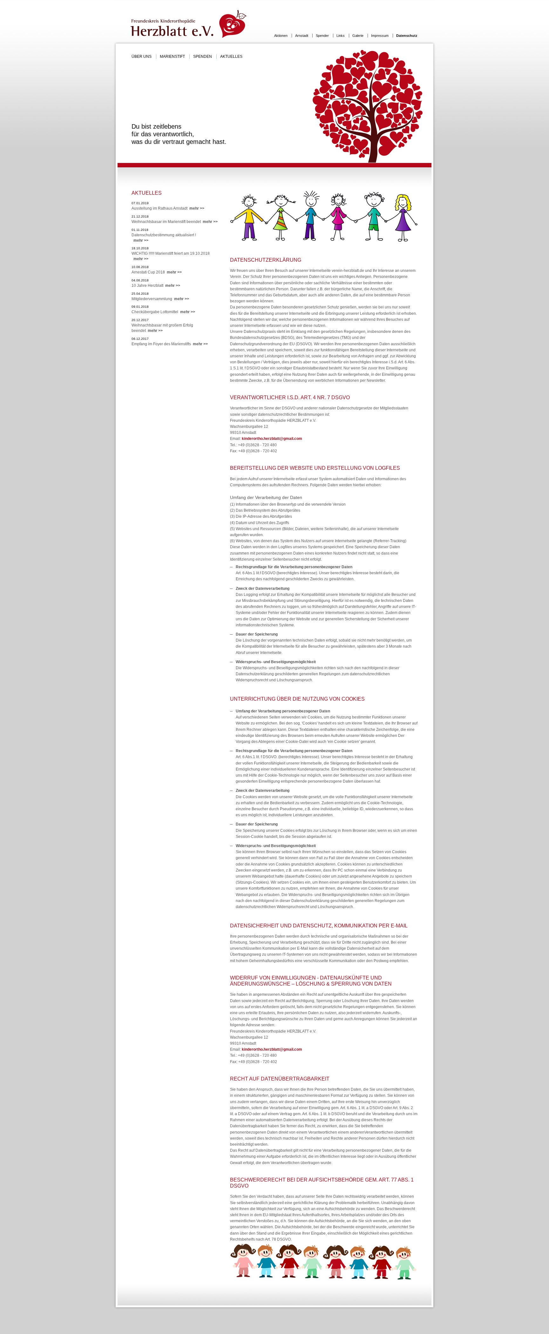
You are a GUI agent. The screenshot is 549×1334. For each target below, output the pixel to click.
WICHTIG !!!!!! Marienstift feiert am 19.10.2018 (171, 256)
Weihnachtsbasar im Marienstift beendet (175, 221)
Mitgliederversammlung (160, 299)
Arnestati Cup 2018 (157, 272)
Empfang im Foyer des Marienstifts (170, 344)
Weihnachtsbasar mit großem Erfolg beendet (162, 328)
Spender (323, 35)
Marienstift (173, 56)
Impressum (380, 35)
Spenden (203, 56)
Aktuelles (231, 56)
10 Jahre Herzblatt (156, 285)
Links (341, 35)
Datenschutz (406, 35)
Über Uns (142, 56)
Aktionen (281, 35)
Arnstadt (302, 35)
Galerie (358, 35)
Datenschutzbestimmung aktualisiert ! (164, 238)
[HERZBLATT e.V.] (189, 24)
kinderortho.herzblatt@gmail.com (272, 438)
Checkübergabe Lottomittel (163, 312)
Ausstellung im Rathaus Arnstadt (168, 208)
